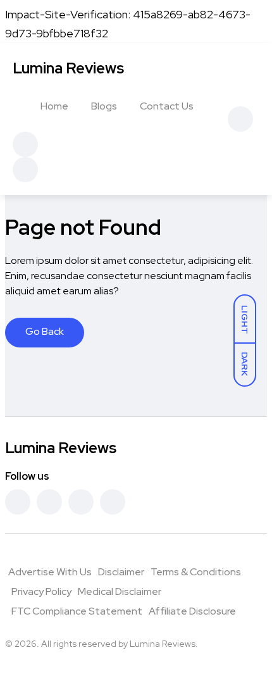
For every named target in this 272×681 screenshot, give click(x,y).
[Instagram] (112, 502)
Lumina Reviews (68, 68)
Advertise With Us (50, 571)
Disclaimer (121, 571)
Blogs (104, 106)
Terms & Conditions (196, 571)
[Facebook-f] (17, 502)
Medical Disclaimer (119, 591)
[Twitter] (49, 502)
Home (54, 106)
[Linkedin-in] (81, 502)
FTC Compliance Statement (76, 611)
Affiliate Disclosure (192, 611)
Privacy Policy (41, 591)
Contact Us (167, 106)
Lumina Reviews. (164, 643)
